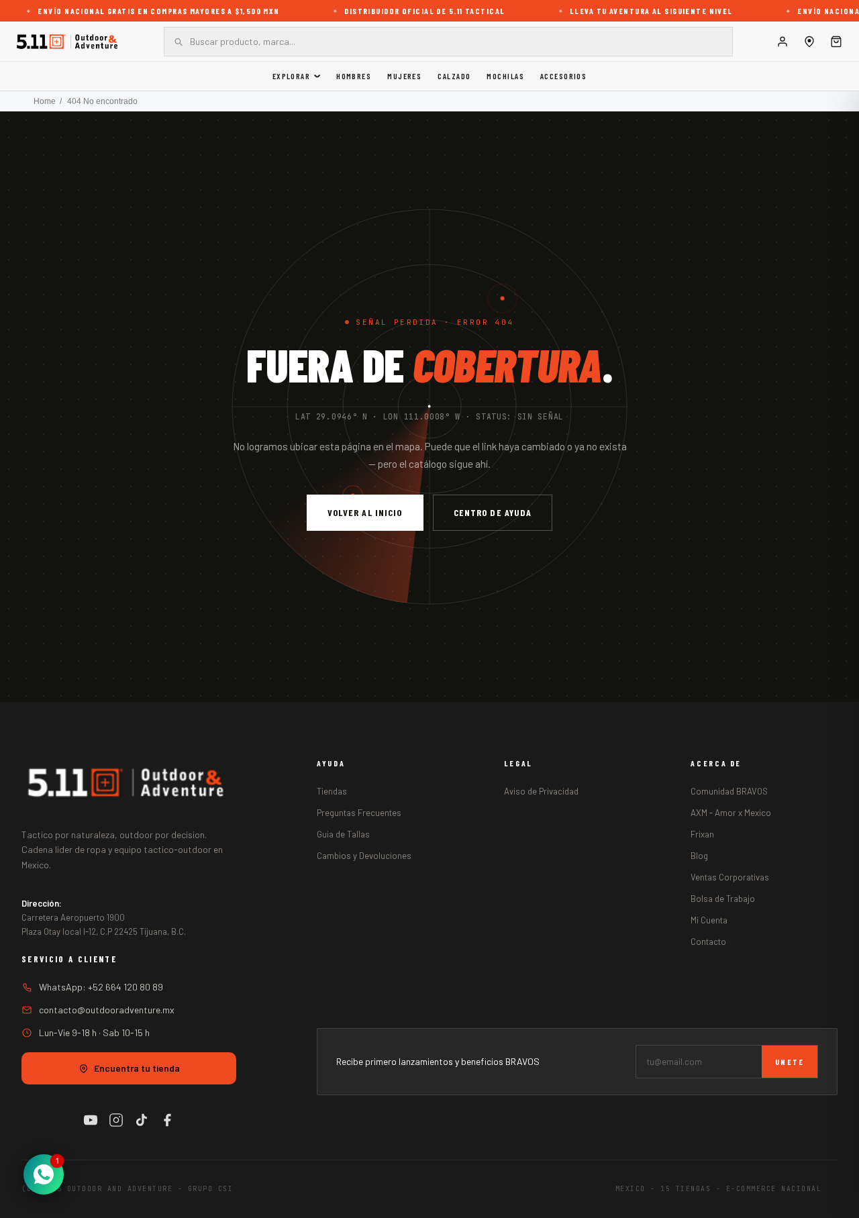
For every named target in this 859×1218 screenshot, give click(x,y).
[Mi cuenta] (782, 42)
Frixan (702, 834)
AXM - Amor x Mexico (731, 812)
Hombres (353, 76)
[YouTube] (90, 1120)
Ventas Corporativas (730, 877)
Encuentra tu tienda (137, 1068)
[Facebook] (167, 1120)
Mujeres (404, 76)
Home (45, 101)
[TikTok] (141, 1120)
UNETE (789, 1061)
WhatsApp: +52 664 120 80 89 (101, 987)
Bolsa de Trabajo (723, 898)
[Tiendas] (809, 42)
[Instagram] (116, 1120)
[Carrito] (836, 42)
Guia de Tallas (343, 834)
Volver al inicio (365, 512)
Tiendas (332, 791)
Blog (699, 855)
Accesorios (563, 76)
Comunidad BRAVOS (729, 791)
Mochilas (505, 76)
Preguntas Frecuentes (359, 812)
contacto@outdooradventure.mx (106, 1009)
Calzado (454, 76)
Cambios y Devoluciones (364, 855)
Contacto (708, 941)
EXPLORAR (291, 76)
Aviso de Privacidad (541, 791)
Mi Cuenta (709, 920)
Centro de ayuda (493, 512)
